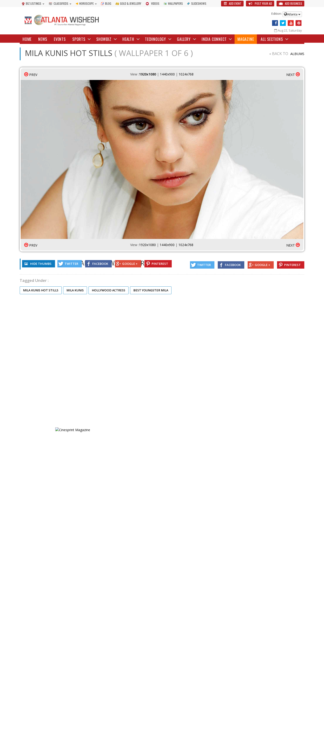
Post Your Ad (263, 3)
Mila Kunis (75, 290)
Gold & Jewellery (130, 3)
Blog (108, 3)
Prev (32, 74)
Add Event (234, 3)
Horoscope (86, 3)
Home (27, 39)
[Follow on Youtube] (290, 23)
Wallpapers (175, 3)
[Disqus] (162, 361)
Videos (155, 3)
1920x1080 (147, 74)
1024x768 (186, 74)
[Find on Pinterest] (298, 23)
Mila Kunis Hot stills (40, 290)
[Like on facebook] (275, 23)
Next (291, 74)
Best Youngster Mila (150, 290)
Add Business (293, 3)
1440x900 (167, 74)
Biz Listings (33, 3)
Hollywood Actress (108, 290)
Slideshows (198, 3)
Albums (297, 53)
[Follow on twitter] (282, 23)
